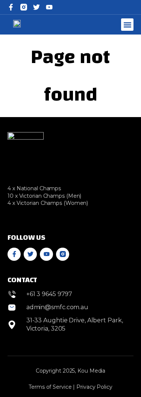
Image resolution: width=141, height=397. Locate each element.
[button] (127, 24)
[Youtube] (46, 254)
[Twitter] (36, 7)
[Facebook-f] (11, 7)
